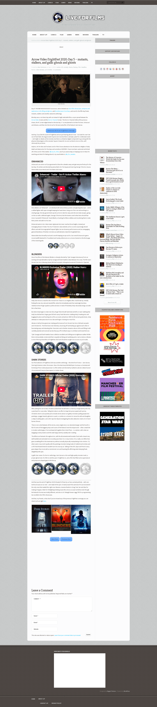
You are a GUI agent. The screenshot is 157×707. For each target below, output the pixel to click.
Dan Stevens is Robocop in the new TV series (114, 248)
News (70, 2)
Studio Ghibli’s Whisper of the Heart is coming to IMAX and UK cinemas (115, 209)
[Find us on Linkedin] (110, 69)
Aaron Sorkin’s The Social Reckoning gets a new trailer (114, 200)
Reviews (77, 2)
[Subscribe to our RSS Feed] (113, 69)
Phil (107, 165)
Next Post (55, 539)
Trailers (85, 2)
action (38, 40)
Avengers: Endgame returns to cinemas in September (114, 256)
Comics (50, 2)
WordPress (127, 691)
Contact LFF (44, 703)
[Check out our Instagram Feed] (123, 69)
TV (92, 2)
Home (34, 2)
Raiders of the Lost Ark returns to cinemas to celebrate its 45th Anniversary (110, 190)
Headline (83, 67)
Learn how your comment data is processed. (67, 635)
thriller (50, 70)
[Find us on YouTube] (116, 69)
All (62, 67)
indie (37, 70)
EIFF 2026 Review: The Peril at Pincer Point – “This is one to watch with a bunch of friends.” (111, 292)
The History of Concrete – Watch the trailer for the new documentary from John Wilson (112, 160)
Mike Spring (109, 243)
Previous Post (66, 539)
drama (71, 67)
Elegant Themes (111, 691)
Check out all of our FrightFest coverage (61, 130)
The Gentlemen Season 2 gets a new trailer (115, 218)
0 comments (57, 70)
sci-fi (46, 70)
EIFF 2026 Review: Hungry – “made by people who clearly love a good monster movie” (115, 180)
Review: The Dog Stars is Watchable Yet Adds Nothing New (115, 226)
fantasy (75, 67)
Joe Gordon (109, 184)
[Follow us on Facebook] (101, 69)
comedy (65, 67)
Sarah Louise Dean (111, 230)
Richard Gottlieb (110, 174)
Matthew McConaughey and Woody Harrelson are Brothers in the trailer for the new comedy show (112, 275)
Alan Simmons (42, 67)
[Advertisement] (61, 51)
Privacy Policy (56, 703)
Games (63, 2)
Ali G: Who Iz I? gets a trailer (114, 284)
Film (57, 2)
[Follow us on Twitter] (104, 69)
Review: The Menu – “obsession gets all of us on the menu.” (114, 170)
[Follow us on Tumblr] (119, 69)
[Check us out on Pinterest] (107, 69)
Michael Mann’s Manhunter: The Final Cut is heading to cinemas (114, 265)
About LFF (42, 2)
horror (34, 70)
